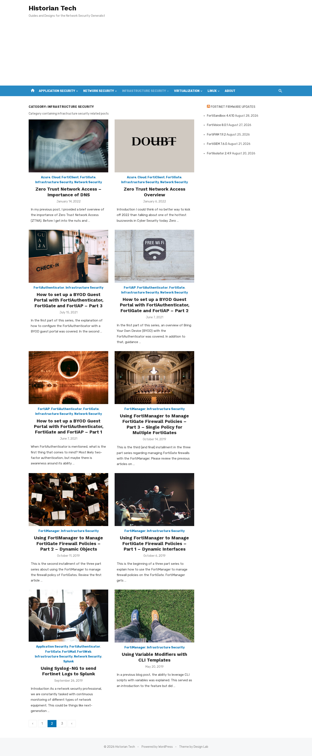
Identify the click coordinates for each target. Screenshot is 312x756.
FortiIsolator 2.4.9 (219, 153)
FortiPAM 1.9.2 (216, 134)
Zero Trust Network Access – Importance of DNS (68, 191)
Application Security (57, 91)
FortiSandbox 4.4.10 (220, 116)
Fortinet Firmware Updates (233, 107)
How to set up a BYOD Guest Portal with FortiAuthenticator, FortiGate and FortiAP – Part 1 (68, 426)
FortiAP (130, 287)
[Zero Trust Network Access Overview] (154, 145)
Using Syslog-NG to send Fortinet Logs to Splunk (68, 671)
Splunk (68, 661)
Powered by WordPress (157, 747)
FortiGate (88, 177)
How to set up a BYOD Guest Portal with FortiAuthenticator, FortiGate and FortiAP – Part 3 (68, 300)
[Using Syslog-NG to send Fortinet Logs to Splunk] (68, 616)
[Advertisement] (156, 53)
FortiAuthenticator (49, 287)
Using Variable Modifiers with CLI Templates (154, 657)
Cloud (56, 177)
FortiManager (135, 409)
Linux (212, 91)
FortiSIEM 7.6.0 (217, 144)
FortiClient (70, 177)
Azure (45, 177)
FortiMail (69, 652)
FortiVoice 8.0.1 (217, 125)
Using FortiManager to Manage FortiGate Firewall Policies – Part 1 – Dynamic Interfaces (154, 543)
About (230, 91)
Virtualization (187, 91)
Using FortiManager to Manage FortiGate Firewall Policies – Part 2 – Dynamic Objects (68, 543)
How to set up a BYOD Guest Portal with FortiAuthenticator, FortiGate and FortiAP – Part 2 (154, 305)
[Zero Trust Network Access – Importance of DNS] (68, 145)
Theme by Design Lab (193, 747)
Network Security (98, 91)
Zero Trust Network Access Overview (154, 191)
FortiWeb (84, 652)
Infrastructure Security (144, 91)
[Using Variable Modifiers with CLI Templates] (154, 616)
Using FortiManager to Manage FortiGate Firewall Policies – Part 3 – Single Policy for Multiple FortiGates (154, 424)
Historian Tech (52, 8)
